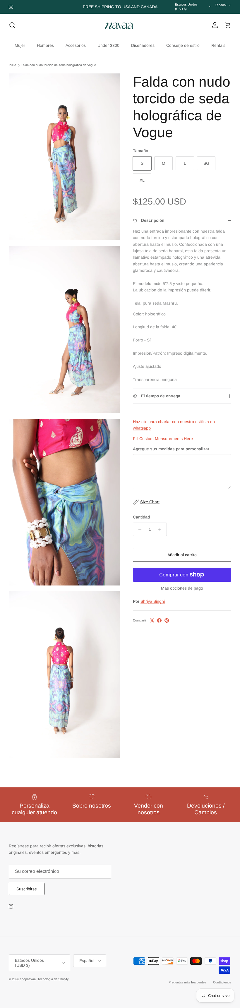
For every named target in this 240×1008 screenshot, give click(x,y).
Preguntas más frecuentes (187, 982)
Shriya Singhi (152, 601)
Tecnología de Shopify (53, 979)
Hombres (45, 45)
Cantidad (141, 517)
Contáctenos (222, 982)
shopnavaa (28, 979)
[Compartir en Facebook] (159, 620)
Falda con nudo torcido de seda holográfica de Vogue (58, 65)
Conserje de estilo (183, 45)
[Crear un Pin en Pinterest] (166, 620)
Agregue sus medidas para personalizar (171, 449)
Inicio (12, 65)
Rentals (218, 45)
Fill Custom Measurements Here (163, 438)
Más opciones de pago (182, 588)
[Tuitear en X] (152, 620)
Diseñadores (143, 45)
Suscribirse (26, 889)
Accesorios (76, 45)
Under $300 (108, 45)
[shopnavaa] (120, 25)
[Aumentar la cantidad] (161, 529)
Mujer (20, 45)
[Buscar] (12, 25)
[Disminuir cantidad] (138, 529)
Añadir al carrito (182, 554)
